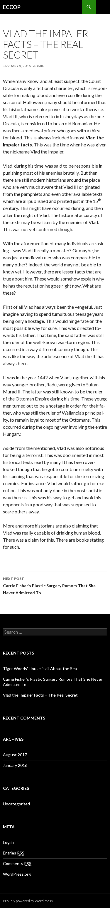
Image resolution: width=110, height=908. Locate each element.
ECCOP (12, 7)
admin (39, 66)
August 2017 (15, 754)
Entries (13, 852)
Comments (17, 863)
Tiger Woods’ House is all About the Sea (40, 668)
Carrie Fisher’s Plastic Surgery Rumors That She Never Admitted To (49, 585)
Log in (8, 842)
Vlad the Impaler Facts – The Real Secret (40, 694)
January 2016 (15, 765)
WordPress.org (17, 874)
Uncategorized (16, 803)
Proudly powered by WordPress (28, 901)
